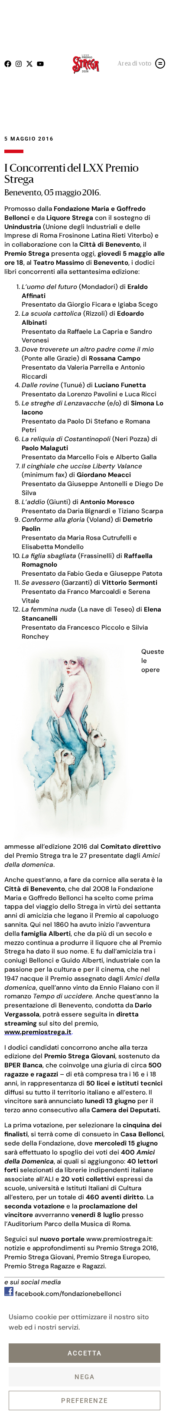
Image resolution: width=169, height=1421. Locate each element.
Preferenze (84, 1401)
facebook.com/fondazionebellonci (67, 1293)
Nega (85, 1377)
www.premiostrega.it (118, 1239)
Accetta (85, 1353)
